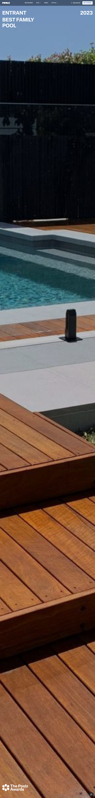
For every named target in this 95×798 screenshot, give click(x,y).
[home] (6, 3)
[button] (38, 3)
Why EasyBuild (29, 2)
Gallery (46, 2)
